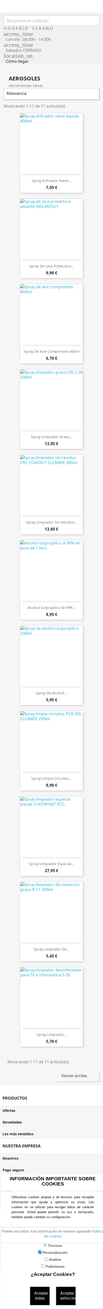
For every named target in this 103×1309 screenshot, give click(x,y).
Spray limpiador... (51, 1034)
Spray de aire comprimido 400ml (52, 351)
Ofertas (8, 1110)
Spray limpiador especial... (51, 863)
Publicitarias (55, 1266)
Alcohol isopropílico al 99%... (52, 607)
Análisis (55, 1259)
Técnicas (55, 1246)
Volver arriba (77, 1076)
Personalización (55, 1252)
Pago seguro (13, 1170)
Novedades (12, 1122)
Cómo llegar (17, 61)
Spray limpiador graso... (51, 436)
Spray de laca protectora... (51, 266)
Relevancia (50, 94)
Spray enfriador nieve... (52, 180)
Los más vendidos (18, 1133)
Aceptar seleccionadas (68, 1295)
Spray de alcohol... (51, 693)
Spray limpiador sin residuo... (51, 522)
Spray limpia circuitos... (51, 778)
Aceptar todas (41, 1295)
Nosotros (10, 1158)
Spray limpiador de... (52, 949)
